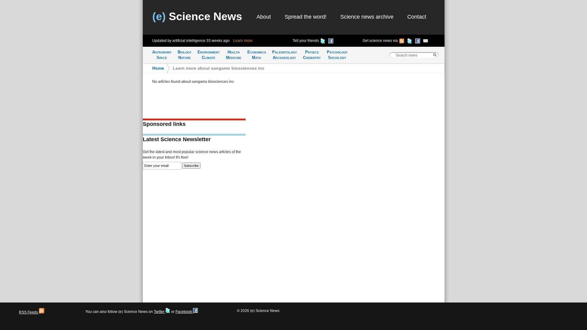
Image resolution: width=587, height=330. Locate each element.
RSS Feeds (29, 312)
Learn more (243, 40)
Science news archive (366, 17)
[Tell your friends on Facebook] (331, 42)
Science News (197, 16)
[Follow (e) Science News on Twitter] (410, 42)
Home (158, 68)
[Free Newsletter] (426, 42)
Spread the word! (306, 17)
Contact (416, 17)
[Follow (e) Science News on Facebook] (418, 42)
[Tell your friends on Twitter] (323, 42)
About (264, 17)
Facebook (184, 312)
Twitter (159, 312)
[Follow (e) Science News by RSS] (402, 42)
